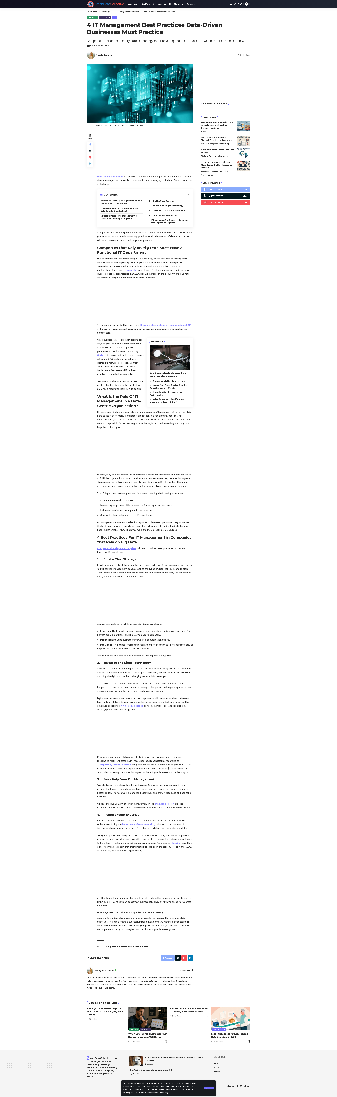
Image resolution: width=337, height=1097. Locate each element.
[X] (225, 196)
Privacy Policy (161, 1089)
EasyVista (131, 270)
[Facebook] (192, 971)
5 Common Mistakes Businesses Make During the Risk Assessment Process (217, 165)
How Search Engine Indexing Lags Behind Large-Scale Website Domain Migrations (217, 125)
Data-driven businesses (110, 176)
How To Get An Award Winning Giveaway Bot (150, 1070)
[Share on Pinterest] (90, 157)
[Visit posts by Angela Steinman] (90, 970)
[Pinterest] (225, 202)
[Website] (188, 971)
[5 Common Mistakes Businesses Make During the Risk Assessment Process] (243, 166)
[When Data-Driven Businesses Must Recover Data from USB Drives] (147, 1018)
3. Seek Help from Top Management (167, 210)
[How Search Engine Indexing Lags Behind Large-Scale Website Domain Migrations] (243, 126)
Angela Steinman (104, 55)
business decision (164, 803)
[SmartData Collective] (105, 4)
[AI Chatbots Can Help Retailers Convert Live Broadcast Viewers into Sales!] (136, 1061)
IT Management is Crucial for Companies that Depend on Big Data (170, 221)
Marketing (224, 144)
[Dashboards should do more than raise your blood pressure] (170, 357)
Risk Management (208, 175)
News (203, 132)
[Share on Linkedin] (90, 163)
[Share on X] (90, 151)
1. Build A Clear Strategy (161, 201)
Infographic (215, 144)
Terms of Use (178, 1089)
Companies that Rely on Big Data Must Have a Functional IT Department (121, 202)
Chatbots (149, 1064)
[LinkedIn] (248, 1086)
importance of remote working (139, 824)
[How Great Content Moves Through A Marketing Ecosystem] (243, 141)
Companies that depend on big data (116, 548)
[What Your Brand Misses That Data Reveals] (243, 153)
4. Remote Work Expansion (163, 215)
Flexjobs (175, 842)
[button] (209, 1088)
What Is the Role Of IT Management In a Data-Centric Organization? (119, 209)
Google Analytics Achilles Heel (169, 381)
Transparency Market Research (114, 764)
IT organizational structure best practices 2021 (165, 325)
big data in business (117, 946)
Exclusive (105, 18)
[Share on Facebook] (90, 145)
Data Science (219, 1029)
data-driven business (138, 946)
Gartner (101, 355)
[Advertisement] (145, 151)
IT (114, 18)
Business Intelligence (210, 171)
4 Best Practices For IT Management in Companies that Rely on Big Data (118, 217)
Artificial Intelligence (132, 705)
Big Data (93, 18)
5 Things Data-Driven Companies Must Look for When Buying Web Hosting (105, 1011)
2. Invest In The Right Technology (166, 206)
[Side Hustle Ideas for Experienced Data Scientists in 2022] (230, 1018)
